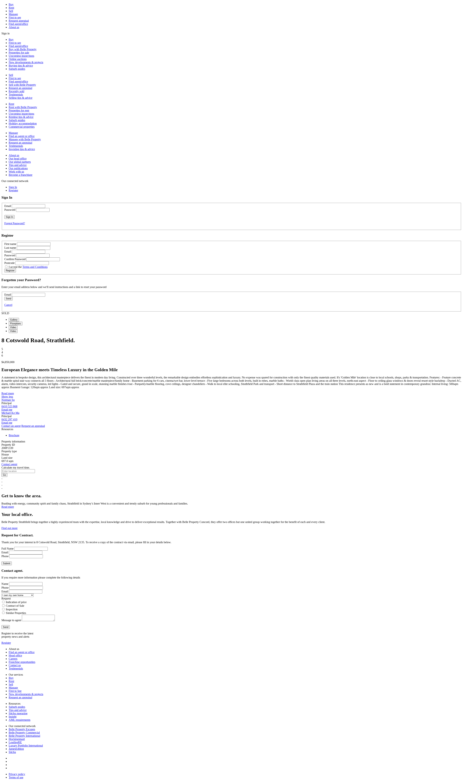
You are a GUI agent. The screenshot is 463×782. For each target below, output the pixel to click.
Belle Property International (24, 735)
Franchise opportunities (22, 662)
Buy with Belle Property (23, 49)
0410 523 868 (9, 406)
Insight (12, 716)
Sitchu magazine (18, 713)
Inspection (12, 609)
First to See (15, 690)
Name (4, 583)
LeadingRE (15, 742)
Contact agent (9, 464)
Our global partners (20, 161)
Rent (11, 7)
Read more (7, 393)
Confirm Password (15, 259)
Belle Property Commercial (24, 732)
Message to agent (11, 620)
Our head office (18, 158)
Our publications (18, 168)
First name (10, 243)
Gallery (14, 319)
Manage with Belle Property (25, 139)
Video (13, 327)
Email (7, 205)
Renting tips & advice (21, 116)
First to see (15, 17)
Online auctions (18, 59)
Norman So (8, 399)
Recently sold (16, 91)
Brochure (14, 435)
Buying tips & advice (21, 65)
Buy (11, 4)
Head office (15, 655)
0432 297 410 (9, 419)
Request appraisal (19, 20)
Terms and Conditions (35, 266)
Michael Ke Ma (10, 412)
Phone (5, 556)
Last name (10, 247)
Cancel (8, 304)
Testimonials (16, 94)
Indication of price (16, 602)
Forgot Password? (14, 223)
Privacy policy (17, 774)
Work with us (16, 171)
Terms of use (16, 777)
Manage (13, 14)
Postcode (9, 262)
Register (6, 642)
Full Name (7, 548)
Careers (13, 658)
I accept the (28, 266)
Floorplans (15, 323)
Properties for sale (19, 52)
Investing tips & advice (22, 149)
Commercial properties (22, 126)
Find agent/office (18, 24)
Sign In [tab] (13, 187)
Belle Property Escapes (22, 729)
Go (4, 475)
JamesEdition (16, 748)
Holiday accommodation (23, 123)
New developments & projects (26, 62)
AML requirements (19, 719)
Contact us (15, 665)
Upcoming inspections (21, 55)
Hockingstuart (17, 739)
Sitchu (12, 752)
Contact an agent (11, 425)
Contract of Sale (15, 605)
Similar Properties (16, 612)
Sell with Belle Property (22, 84)
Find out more (9, 528)
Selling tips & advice (20, 97)
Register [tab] (13, 190)
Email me (6, 409)
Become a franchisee (20, 174)
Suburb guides (17, 68)
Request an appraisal (20, 88)
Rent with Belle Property (23, 107)
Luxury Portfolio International (26, 745)
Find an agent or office (22, 136)
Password (9, 209)
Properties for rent (19, 110)
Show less (7, 396)
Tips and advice (18, 165)
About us (14, 27)
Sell (11, 10)
